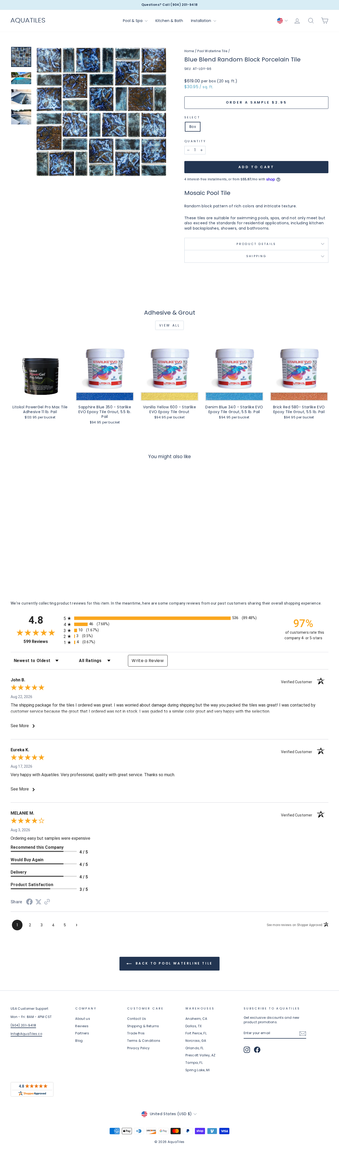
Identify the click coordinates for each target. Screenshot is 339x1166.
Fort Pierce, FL (196, 1033)
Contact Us (136, 1019)
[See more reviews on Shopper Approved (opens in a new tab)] (47, 902)
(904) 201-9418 (23, 1025)
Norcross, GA (195, 1041)
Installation (201, 20)
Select (192, 117)
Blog (79, 1041)
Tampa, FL (194, 1063)
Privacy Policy (138, 1048)
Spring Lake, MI (197, 1070)
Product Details (256, 244)
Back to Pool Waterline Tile (173, 963)
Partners (82, 1033)
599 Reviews (42, 641)
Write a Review (148, 661)
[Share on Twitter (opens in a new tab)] (38, 902)
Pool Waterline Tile (212, 51)
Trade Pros (136, 1033)
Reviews (81, 1026)
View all (169, 325)
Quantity (195, 141)
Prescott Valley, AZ (200, 1055)
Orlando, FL (194, 1048)
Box (192, 126)
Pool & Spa (133, 20)
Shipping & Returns (143, 1026)
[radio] (169, 618)
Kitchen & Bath (169, 20)
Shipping (256, 256)
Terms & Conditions (143, 1041)
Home (189, 51)
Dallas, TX (193, 1026)
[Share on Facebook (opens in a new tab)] (29, 902)
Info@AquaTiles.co (26, 1034)
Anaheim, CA (196, 1019)
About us (82, 1019)
